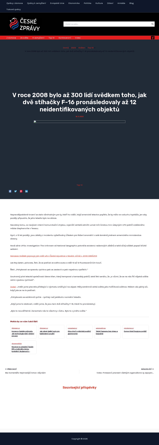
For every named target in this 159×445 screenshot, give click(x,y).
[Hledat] (152, 24)
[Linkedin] (26, 191)
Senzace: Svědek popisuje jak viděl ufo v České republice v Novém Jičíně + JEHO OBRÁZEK (53, 256)
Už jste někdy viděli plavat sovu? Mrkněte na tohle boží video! (25, 400)
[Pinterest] (21, 191)
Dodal (13, 287)
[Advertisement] (79, 71)
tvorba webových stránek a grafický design (79, 430)
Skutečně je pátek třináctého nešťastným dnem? (131, 400)
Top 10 (79, 185)
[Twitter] (15, 191)
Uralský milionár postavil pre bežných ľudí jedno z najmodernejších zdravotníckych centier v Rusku (61, 404)
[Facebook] (153, 38)
